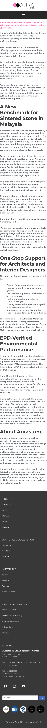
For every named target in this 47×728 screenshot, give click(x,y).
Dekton (5, 556)
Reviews (5, 633)
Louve (4, 510)
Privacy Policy (8, 627)
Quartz (5, 575)
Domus (5, 516)
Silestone (6, 551)
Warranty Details (9, 610)
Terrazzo (5, 586)
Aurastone (6, 504)
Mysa (4, 522)
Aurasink (6, 527)
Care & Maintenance (10, 621)
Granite (5, 580)
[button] (24, 14)
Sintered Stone (8, 592)
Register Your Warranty (12, 615)
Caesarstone (7, 545)
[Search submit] (42, 698)
